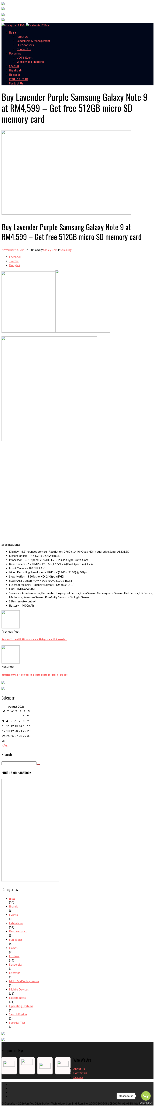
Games (13, 948)
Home (12, 32)
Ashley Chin (50, 250)
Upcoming (15, 53)
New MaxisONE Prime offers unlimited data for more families (34, 674)
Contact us (80, 1073)
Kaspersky (15, 964)
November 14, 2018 (14, 250)
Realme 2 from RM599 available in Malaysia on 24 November (34, 639)
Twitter (14, 261)
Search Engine (18, 1014)
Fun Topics (15, 939)
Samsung (66, 250)
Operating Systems (21, 1006)
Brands (13, 906)
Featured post (18, 931)
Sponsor (14, 66)
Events (13, 914)
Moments (14, 74)
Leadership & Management (33, 40)
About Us (22, 36)
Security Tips (17, 1022)
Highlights (16, 70)
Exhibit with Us (18, 79)
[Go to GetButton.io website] (146, 1103)
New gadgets (17, 997)
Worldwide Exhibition (30, 61)
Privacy (78, 1077)
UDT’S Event (25, 57)
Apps (12, 898)
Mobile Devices (19, 989)
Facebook (15, 257)
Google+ (14, 265)
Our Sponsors (25, 45)
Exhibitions (16, 923)
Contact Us (24, 49)
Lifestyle (14, 972)
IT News (14, 956)
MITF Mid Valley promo (24, 981)
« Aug (5, 745)
